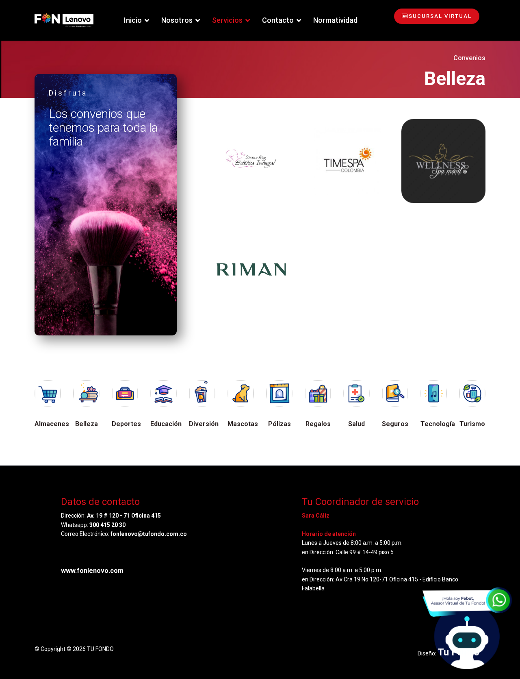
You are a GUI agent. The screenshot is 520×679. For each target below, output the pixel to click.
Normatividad (335, 20)
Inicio (133, 20)
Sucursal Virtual (440, 16)
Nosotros (177, 20)
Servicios (227, 20)
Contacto (278, 20)
